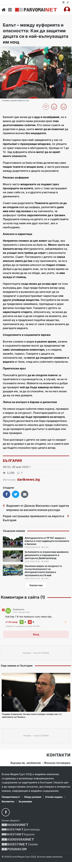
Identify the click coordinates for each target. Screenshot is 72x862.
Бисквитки (8, 801)
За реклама (25, 801)
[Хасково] (15, 825)
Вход (36, 634)
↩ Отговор (11, 622)
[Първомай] (36, 10)
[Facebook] (6, 812)
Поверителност (11, 796)
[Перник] (14, 849)
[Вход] (67, 9)
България (12, 461)
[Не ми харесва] (65, 107)
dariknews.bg (28, 479)
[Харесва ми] (55, 107)
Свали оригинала (11, 50)
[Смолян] (20, 844)
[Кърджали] (18, 834)
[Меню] (10, 10)
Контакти (58, 755)
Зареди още (36, 585)
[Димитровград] (21, 829)
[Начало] (4, 10)
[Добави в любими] (46, 107)
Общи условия (32, 796)
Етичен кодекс (54, 796)
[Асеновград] (18, 839)
